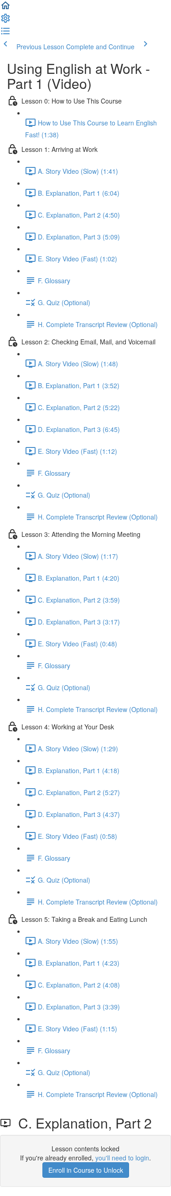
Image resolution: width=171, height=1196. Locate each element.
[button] (5, 8)
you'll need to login (122, 1157)
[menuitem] (5, 21)
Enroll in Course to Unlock (85, 1170)
